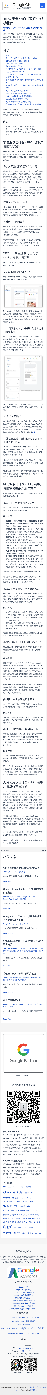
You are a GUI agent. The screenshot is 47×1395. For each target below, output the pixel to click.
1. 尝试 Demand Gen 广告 (15, 72)
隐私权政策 (34, 1387)
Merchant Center (24, 1206)
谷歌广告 (10, 1227)
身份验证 (24, 1233)
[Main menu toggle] (42, 5)
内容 (7, 55)
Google (27, 1186)
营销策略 (34, 951)
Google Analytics (25, 1198)
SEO (33, 1211)
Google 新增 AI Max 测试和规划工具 (21, 867)
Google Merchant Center (25, 1201)
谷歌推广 (31, 1228)
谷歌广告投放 (22, 1228)
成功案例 (24, 1218)
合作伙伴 (31, 1215)
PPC (28, 1210)
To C (23, 28)
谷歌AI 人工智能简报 (23, 1324)
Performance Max (11, 1210)
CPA (4, 948)
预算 (40, 1233)
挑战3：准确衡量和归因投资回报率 (19, 96)
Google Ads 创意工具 (11, 899)
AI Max (5, 872)
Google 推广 (23, 1287)
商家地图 (38, 1215)
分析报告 (24, 1215)
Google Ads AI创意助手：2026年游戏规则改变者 (23, 1333)
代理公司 (34, 977)
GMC (21, 1187)
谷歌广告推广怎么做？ (23, 1298)
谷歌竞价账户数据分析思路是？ (23, 1300)
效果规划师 (32, 1218)
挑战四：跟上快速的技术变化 (17, 99)
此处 (34, 432)
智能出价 (40, 1218)
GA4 (16, 1187)
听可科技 (33, 1390)
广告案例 (17, 1218)
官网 (29, 1004)
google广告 (10, 1205)
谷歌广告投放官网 (12, 1000)
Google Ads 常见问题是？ (23, 1295)
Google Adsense (30, 1193)
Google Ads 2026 (27, 948)
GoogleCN (22, 4)
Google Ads (13, 1192)
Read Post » (8, 881)
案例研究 (6, 1222)
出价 (18, 1215)
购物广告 (16, 1233)
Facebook (10, 1187)
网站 (25, 1222)
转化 (29, 1233)
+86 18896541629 (28, 1351)
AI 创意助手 (7, 897)
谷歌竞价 (7, 1232)
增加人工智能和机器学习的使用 (17, 61)
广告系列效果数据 (9, 951)
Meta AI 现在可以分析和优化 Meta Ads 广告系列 (23, 1317)
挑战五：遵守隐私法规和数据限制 (18, 102)
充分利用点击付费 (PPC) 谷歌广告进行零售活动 (24, 104)
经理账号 (20, 1222)
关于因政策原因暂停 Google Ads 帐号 (23, 1309)
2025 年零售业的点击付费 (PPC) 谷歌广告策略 (23, 69)
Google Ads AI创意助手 (30, 897)
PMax (22, 1211)
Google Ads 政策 (10, 1198)
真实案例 (27, 951)
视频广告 (32, 1222)
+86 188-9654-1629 (26, 1348)
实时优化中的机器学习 (14, 66)
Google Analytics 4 (9, 1201)
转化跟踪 (34, 1233)
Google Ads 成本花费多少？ (23, 1292)
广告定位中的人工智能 (14, 64)
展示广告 (6, 1218)
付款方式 (6, 1215)
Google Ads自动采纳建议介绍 (23, 1303)
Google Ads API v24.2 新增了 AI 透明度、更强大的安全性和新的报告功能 (24, 1329)
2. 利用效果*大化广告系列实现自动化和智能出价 (24, 74)
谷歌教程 (23, 980)
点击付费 (29, 28)
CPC (4, 1187)
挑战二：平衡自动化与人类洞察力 (18, 93)
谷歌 (38, 1222)
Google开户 (26, 977)
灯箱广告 (13, 1222)
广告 (11, 1218)
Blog (15, 28)
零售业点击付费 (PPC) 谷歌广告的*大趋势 (21, 58)
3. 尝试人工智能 (12, 77)
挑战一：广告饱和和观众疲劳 (17, 91)
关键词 (13, 1214)
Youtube (38, 1211)
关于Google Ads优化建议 (23, 1306)
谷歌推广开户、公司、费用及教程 (19, 973)
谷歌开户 (9, 980)
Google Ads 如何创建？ (23, 1290)
